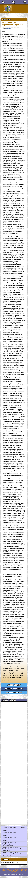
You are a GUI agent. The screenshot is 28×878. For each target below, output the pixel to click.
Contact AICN (19, 873)
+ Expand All (23, 827)
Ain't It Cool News (16, 9)
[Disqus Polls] (14, 721)
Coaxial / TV (13, 869)
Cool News (7, 869)
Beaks (3, 31)
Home (2, 869)
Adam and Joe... (6, 828)
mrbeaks (8, 28)
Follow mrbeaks (14, 685)
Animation (8, 870)
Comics (13, 870)
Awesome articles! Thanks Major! (11, 854)
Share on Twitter (15, 692)
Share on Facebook (15, 689)
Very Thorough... (7, 843)
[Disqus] (14, 761)
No (3, 838)
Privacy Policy (12, 873)
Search (17, 870)
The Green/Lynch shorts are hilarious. (12, 849)
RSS (7, 873)
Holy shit (4, 833)
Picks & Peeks (20, 869)
